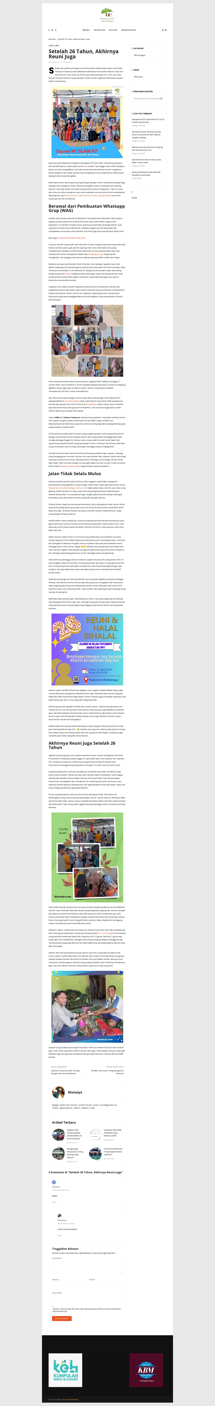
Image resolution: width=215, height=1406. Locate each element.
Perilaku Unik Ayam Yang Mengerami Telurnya (107, 1072)
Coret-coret (54, 45)
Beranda (86, 30)
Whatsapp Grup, (95, 254)
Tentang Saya (99, 30)
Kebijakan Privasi (128, 30)
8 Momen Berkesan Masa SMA (71, 238)
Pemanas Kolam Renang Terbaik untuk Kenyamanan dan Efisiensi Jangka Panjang (146, 135)
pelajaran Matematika (70, 466)
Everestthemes (71, 1399)
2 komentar (67, 62)
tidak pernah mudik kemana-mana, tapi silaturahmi (88, 195)
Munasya (62, 1220)
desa (85, 166)
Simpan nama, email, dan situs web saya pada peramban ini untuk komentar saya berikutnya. (87, 1310)
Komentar (57, 1258)
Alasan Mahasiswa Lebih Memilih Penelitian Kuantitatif (146, 173)
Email (92, 1279)
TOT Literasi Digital (106, 933)
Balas (54, 1202)
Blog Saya (113, 30)
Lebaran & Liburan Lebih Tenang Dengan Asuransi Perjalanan (65, 1072)
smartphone (91, 404)
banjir (67, 273)
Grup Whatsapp (71, 401)
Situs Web (57, 1293)
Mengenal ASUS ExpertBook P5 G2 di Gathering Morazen (148, 121)
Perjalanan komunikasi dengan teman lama (68, 488)
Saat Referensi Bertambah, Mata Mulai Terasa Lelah (146, 161)
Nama (55, 1279)
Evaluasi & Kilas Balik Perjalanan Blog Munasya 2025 (112, 1133)
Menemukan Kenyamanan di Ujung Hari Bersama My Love (147, 148)
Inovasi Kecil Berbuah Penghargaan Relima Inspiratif (113, 1152)
